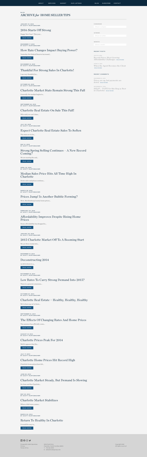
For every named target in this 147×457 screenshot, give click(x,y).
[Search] (124, 3)
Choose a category (100, 27)
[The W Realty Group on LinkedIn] (21, 440)
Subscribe (106, 3)
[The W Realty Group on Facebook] (24, 440)
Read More (26, 38)
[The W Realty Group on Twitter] (30, 440)
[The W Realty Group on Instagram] (27, 440)
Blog (97, 3)
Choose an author (100, 35)
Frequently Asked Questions (29, 444)
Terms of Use (24, 448)
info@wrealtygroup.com (53, 449)
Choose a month (100, 44)
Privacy (22, 446)
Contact (117, 3)
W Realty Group (27, 3)
